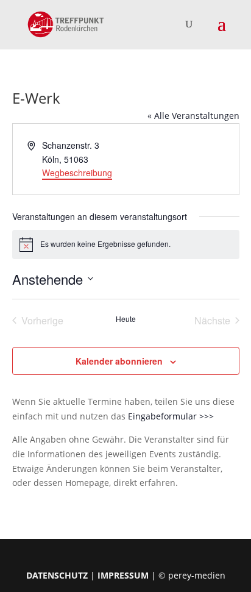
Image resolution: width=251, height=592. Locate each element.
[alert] (125, 244)
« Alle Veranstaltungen (193, 115)
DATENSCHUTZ (57, 575)
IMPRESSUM (123, 575)
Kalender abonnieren (119, 361)
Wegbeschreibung (77, 172)
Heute (126, 319)
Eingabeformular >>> (171, 416)
